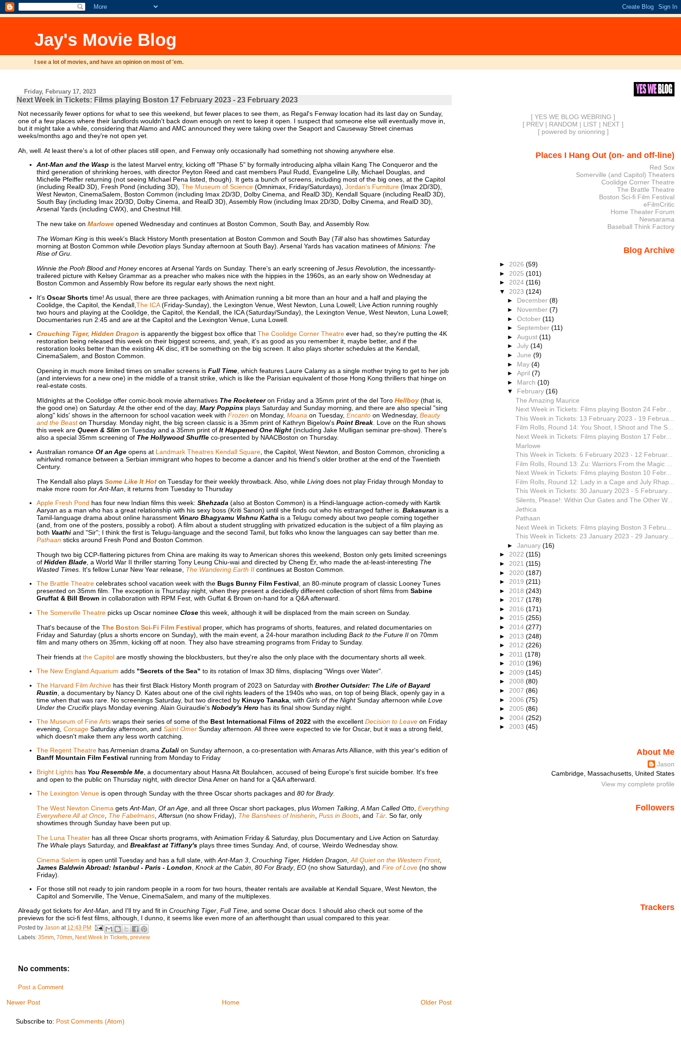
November (533, 309)
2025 (517, 273)
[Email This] (109, 929)
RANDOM (563, 124)
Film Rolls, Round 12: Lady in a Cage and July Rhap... (595, 482)
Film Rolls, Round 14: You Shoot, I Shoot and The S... (594, 427)
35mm (46, 937)
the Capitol (98, 657)
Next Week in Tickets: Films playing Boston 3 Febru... (594, 527)
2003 (517, 726)
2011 (517, 654)
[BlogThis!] (117, 929)
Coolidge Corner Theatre (638, 182)
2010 (517, 663)
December (533, 300)
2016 (517, 609)
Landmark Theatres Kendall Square (208, 451)
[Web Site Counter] (658, 920)
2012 (517, 645)
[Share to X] (126, 929)
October (529, 318)
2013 (517, 636)
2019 (517, 581)
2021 (517, 563)
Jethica (526, 509)
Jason (666, 764)
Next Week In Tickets (101, 937)
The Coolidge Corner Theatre (301, 333)
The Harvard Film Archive (74, 685)
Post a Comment (40, 987)
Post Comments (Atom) (90, 1021)
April (524, 373)
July (523, 345)
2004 (517, 717)
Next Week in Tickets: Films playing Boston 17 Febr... (593, 436)
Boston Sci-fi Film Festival (637, 197)
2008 (517, 681)
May (524, 364)
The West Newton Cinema (75, 808)
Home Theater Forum (643, 211)
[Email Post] (99, 927)
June (525, 355)
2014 (517, 627)
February (531, 391)
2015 (517, 617)
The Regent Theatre (66, 750)
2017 (517, 599)
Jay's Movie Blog (105, 40)
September (534, 327)
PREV (534, 124)
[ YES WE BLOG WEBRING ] (573, 116)
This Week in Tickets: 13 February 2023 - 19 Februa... (595, 418)
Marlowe (528, 445)
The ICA (148, 305)
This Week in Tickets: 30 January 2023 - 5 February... (594, 490)
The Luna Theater (63, 837)
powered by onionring (573, 131)
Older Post (436, 1002)
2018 (517, 590)
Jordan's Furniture (372, 186)
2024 (517, 282)
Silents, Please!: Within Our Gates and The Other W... (594, 500)
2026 (517, 264)
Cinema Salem (58, 860)
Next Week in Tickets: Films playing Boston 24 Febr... (593, 409)
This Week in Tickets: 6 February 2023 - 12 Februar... (594, 454)
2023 (517, 291)
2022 (517, 554)
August (528, 337)
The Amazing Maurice (548, 400)
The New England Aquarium (78, 671)
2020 (517, 572)
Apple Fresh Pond (63, 502)
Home (231, 1002)
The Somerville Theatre (71, 612)
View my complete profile (638, 784)
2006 (517, 699)
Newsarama (657, 219)
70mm (64, 937)
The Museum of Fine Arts (74, 721)
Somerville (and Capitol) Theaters (625, 174)
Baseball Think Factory (641, 226)
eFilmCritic (659, 204)
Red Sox (662, 167)
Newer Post (23, 1002)
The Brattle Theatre (65, 583)
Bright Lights (55, 772)
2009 (517, 672)
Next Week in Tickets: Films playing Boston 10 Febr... (593, 472)
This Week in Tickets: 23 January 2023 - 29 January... (594, 536)
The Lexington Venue (68, 793)
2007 (517, 690)
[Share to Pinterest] (144, 929)
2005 (517, 708)
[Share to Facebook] (135, 929)
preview (140, 937)
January (529, 545)
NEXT (611, 124)
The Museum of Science (217, 186)
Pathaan (528, 518)
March (527, 382)
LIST (590, 124)
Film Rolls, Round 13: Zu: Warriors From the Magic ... (594, 464)
